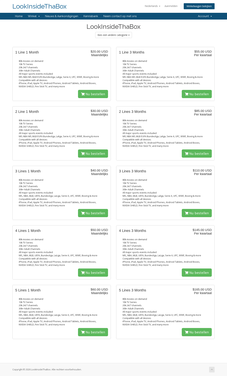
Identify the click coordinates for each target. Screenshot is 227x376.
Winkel (33, 16)
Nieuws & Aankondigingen (61, 16)
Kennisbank (91, 16)
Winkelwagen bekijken (199, 6)
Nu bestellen (95, 94)
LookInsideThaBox (39, 6)
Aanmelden (171, 6)
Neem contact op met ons (120, 16)
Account (204, 16)
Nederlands (152, 6)
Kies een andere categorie (113, 35)
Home (19, 16)
